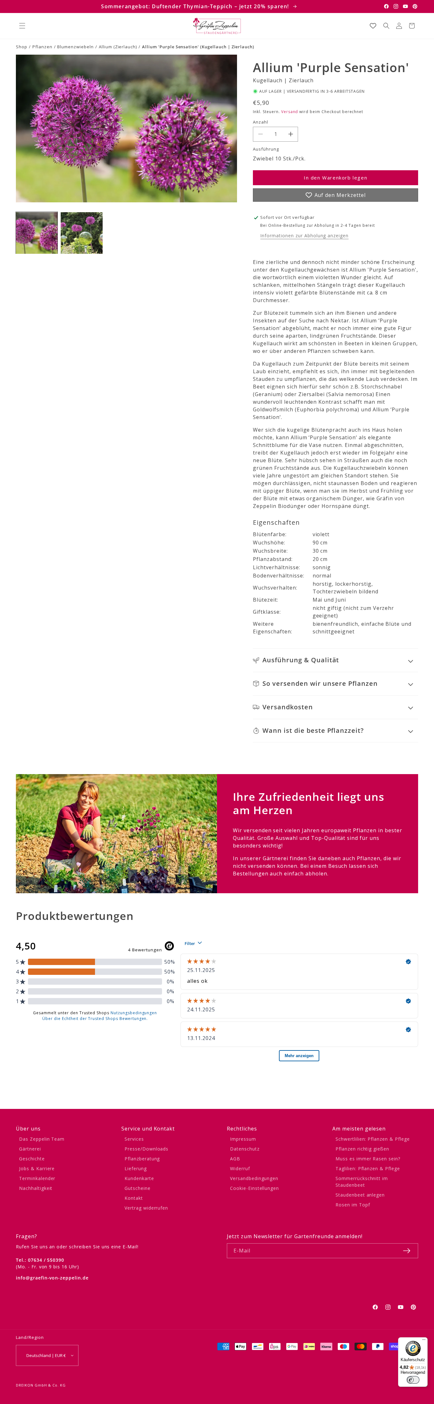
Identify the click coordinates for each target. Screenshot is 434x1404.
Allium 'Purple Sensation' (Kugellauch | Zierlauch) (198, 47)
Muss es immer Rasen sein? (368, 1159)
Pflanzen (42, 47)
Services (134, 1139)
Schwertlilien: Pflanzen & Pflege (373, 1139)
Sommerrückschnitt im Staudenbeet (362, 1181)
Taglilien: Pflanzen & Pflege (368, 1168)
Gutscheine (138, 1188)
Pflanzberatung (142, 1159)
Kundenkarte (139, 1178)
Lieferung (136, 1168)
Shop (21, 47)
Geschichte (32, 1159)
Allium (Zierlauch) (118, 47)
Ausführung (266, 149)
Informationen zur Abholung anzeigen (304, 236)
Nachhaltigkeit (35, 1188)
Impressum (243, 1139)
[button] (22, 25)
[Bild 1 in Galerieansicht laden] (37, 233)
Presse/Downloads (146, 1149)
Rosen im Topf (353, 1205)
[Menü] (424, 1341)
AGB (235, 1159)
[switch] (413, 1380)
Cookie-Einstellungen (254, 1188)
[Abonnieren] (407, 1250)
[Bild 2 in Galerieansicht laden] (81, 233)
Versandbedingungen (254, 1178)
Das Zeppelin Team (41, 1139)
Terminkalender (37, 1178)
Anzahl (260, 122)
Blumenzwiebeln (75, 47)
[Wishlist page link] (373, 26)
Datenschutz (245, 1149)
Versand (289, 111)
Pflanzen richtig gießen (362, 1149)
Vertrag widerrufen (146, 1208)
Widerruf (240, 1168)
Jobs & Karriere (37, 1168)
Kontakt (134, 1198)
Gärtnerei (30, 1149)
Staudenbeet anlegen (360, 1195)
